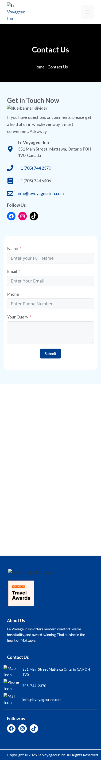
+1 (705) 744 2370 (34, 168)
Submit (50, 353)
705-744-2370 (34, 686)
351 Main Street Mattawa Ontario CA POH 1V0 (56, 672)
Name (12, 248)
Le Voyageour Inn (51, 754)
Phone (13, 294)
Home (39, 66)
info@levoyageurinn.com (41, 193)
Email (12, 271)
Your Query (17, 316)
